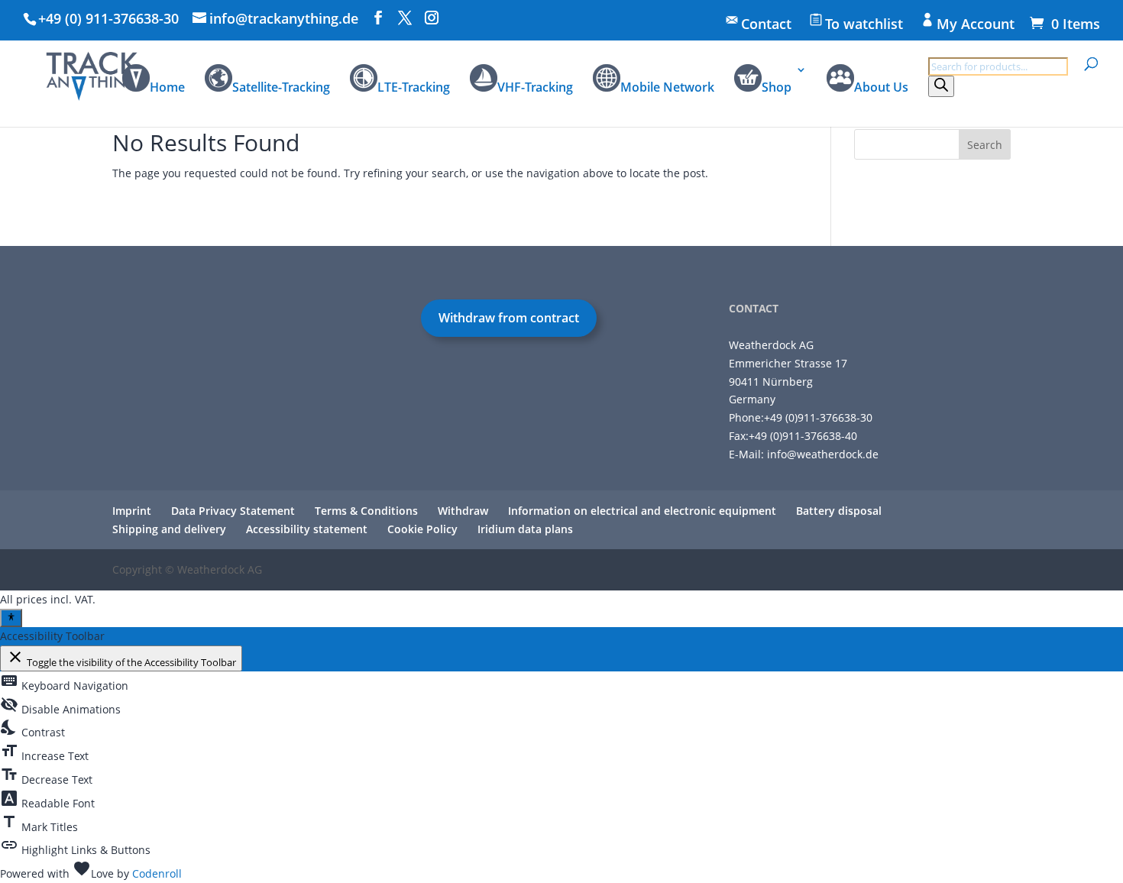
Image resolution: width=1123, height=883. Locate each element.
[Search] (941, 86)
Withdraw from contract (509, 317)
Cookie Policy (422, 529)
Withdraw (463, 510)
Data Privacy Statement (233, 510)
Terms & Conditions (366, 510)
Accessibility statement (306, 529)
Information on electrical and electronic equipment (642, 510)
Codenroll (157, 873)
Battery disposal (839, 510)
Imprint (131, 510)
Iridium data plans (525, 529)
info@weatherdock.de (823, 454)
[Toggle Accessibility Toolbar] (11, 618)
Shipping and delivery (169, 529)
